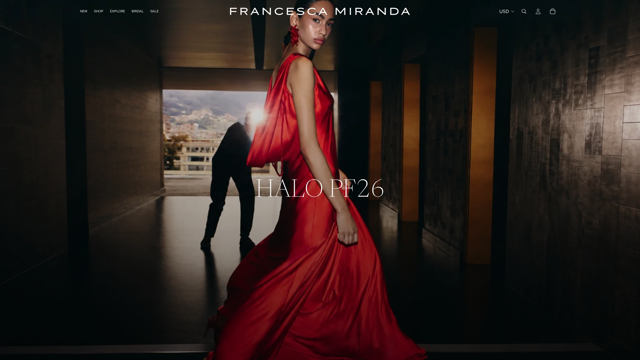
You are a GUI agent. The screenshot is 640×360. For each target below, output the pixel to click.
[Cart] (552, 11)
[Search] (524, 11)
